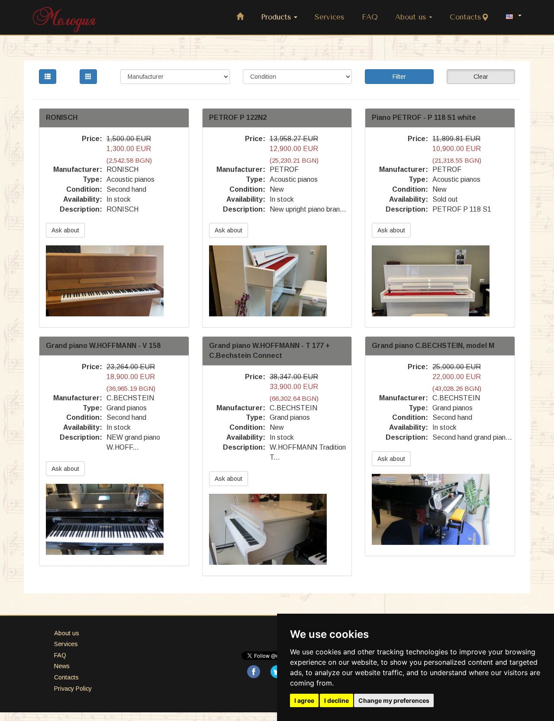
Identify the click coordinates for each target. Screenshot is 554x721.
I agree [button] (304, 700)
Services (330, 17)
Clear (480, 76)
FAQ (370, 17)
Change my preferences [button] (393, 700)
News (62, 666)
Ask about (65, 230)
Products (276, 17)
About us (410, 17)
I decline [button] (336, 700)
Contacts (465, 17)
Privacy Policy (73, 688)
